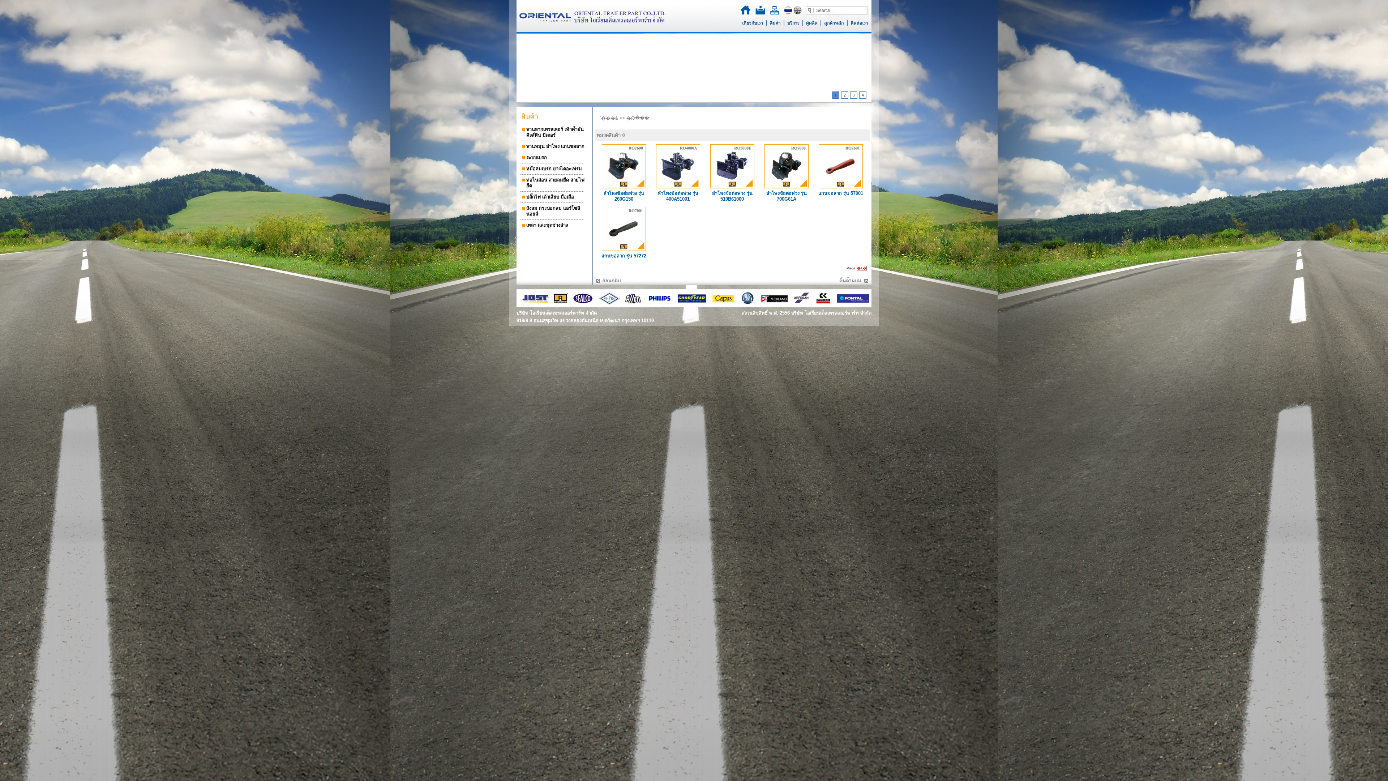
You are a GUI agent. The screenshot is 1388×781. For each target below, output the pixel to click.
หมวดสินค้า (609, 135)
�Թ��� (637, 118)
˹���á (609, 118)
